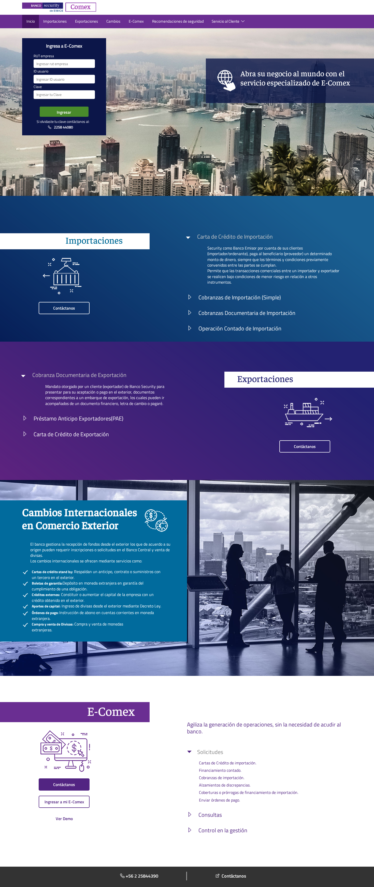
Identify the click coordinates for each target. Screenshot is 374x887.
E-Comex (136, 21)
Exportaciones (86, 21)
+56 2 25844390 (142, 876)
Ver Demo (64, 819)
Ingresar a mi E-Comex (64, 802)
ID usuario (41, 71)
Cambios (113, 21)
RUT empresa (44, 56)
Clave (38, 87)
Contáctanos (64, 308)
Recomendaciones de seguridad (178, 21)
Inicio (30, 21)
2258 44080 (63, 127)
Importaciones (55, 21)
